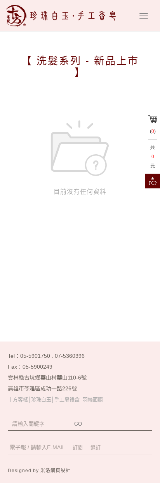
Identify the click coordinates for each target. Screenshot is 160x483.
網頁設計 (60, 470)
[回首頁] (63, 15)
